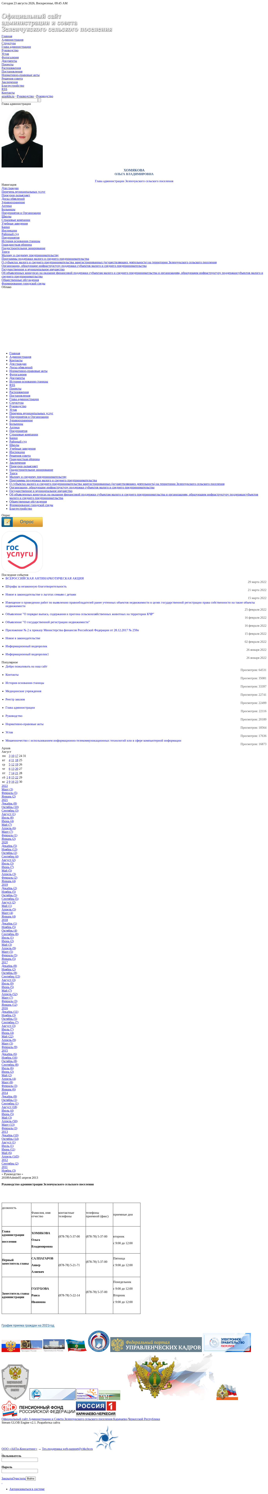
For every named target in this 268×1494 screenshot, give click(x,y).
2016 (5, 1008)
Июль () (8, 817)
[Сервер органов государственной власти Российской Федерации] (11, 1351)
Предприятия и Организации (21, 213)
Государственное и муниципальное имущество (33, 269)
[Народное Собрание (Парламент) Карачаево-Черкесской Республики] (76, 1351)
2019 (5, 884)
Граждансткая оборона (17, 244)
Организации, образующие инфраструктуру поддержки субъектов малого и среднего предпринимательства (74, 265)
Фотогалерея (10, 57)
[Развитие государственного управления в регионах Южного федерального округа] (87, 1399)
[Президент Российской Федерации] (31, 1351)
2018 (5, 920)
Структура (9, 43)
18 (16, 760)
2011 (5, 1167)
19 (16, 764)
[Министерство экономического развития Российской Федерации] (109, 1399)
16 (12, 781)
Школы (6, 216)
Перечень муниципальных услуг (24, 191)
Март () (7, 789)
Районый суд (10, 234)
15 (12, 777)
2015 (5, 1050)
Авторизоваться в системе (27, 1489)
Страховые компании (16, 220)
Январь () (9, 796)
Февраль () (9, 793)
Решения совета (12, 78)
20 (16, 768)
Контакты (8, 92)
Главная (7, 36)
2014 (5, 1093)
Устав (5, 53)
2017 (5, 962)
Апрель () (9, 828)
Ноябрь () (9, 849)
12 (12, 764)
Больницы (8, 209)
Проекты (8, 64)
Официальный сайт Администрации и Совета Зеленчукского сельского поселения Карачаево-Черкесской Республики (81, 1419)
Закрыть (7, 1478)
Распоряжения (11, 68)
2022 (5, 785)
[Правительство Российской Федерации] (54, 1351)
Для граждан (10, 188)
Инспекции (9, 230)
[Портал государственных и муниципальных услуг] (227, 1351)
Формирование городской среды (23, 283)
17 (16, 755)
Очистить (19, 1478)
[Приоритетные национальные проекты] (53, 1399)
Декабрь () (9, 803)
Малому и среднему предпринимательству (30, 255)
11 (12, 760)
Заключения (10, 82)
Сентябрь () (10, 810)
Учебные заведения (15, 223)
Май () (7, 824)
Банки (6, 227)
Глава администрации (16, 46)
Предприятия (10, 237)
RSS (4, 89)
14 (12, 773)
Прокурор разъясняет (16, 195)
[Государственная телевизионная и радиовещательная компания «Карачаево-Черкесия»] (96, 1415)
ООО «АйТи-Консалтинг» (19, 1448)
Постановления (12, 71)
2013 (5, 1131)
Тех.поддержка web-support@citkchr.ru (67, 1448)
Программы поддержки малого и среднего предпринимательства (45, 258)
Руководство (10, 50)
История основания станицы (21, 241)
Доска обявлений (13, 198)
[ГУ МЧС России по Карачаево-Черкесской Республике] (227, 1399)
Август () (8, 814)
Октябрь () (10, 807)
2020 (5, 842)
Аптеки (7, 205)
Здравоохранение (13, 202)
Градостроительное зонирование (23, 248)
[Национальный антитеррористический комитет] (15, 1399)
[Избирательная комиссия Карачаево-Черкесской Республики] (98, 1351)
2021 (5, 800)
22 (16, 777)
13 (12, 768)
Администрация (12, 39)
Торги (6, 251)
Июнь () (8, 821)
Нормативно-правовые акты (21, 75)
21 (16, 773)
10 (12, 755)
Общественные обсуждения (20, 280)
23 (16, 781)
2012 (5, 1160)
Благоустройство (13, 85)
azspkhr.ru (8, 96)
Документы (9, 61)
